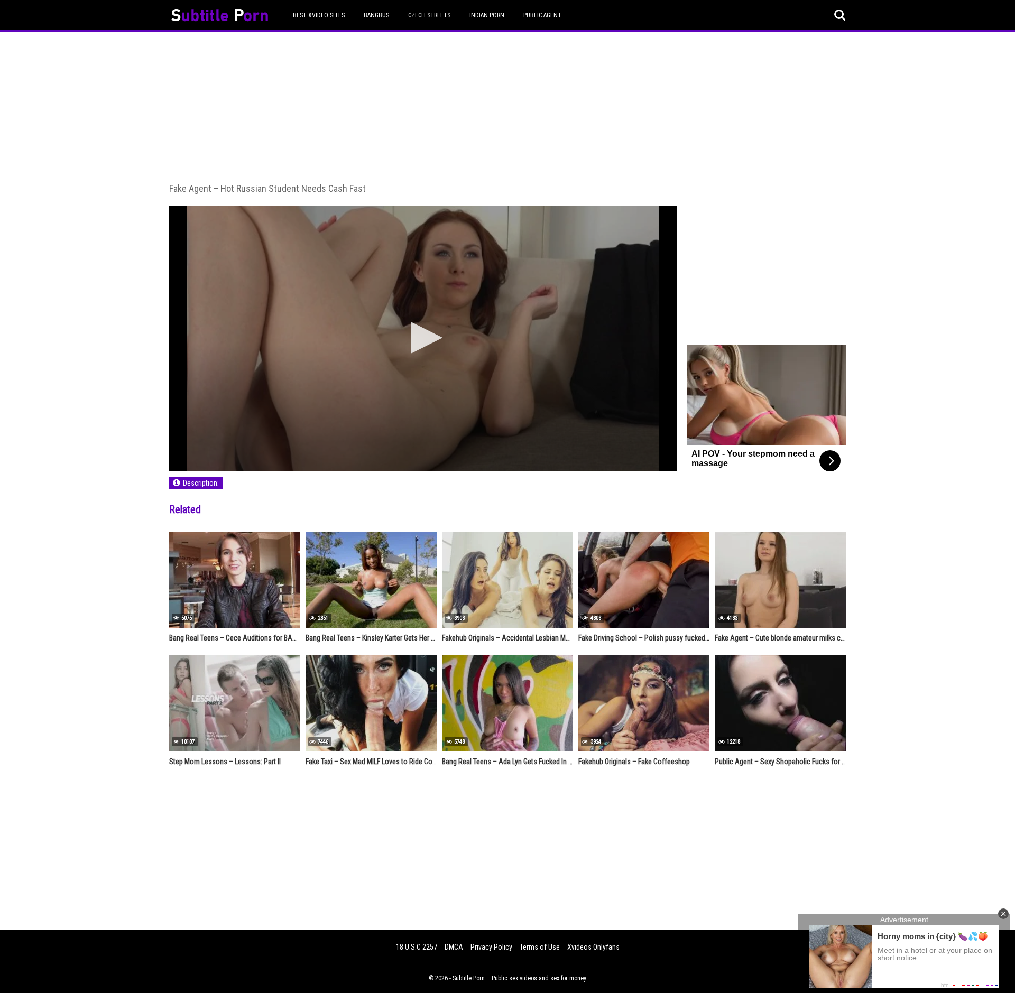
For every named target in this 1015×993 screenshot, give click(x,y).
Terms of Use (540, 947)
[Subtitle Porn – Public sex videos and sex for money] (219, 16)
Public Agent (542, 15)
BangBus (376, 15)
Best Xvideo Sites (319, 15)
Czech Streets (429, 15)
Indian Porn (486, 15)
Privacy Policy (491, 947)
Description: (201, 483)
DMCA (454, 947)
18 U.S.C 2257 (416, 947)
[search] (840, 15)
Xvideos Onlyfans (593, 947)
